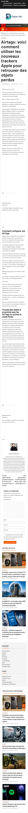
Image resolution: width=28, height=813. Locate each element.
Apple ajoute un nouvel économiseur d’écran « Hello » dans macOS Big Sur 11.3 (20, 479)
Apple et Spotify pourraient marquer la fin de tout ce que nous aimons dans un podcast (8, 480)
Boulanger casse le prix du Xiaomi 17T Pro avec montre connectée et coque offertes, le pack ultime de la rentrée (14, 574)
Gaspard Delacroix (6, 84)
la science (4, 658)
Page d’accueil (5, 651)
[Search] (26, 29)
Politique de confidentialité (19, 5)
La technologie (6, 660)
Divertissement (6, 664)
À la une (4, 653)
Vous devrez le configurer (8, 251)
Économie (4, 657)
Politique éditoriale (7, 5)
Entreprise (5, 770)
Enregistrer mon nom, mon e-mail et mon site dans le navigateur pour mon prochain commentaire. (13, 536)
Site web (6, 530)
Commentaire (7, 499)
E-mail (6, 525)
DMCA (23, 3)
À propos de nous (8, 3)
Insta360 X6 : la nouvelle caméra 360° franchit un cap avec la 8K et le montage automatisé (14, 603)
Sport (3, 662)
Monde (4, 655)
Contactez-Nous (17, 3)
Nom (5, 520)
